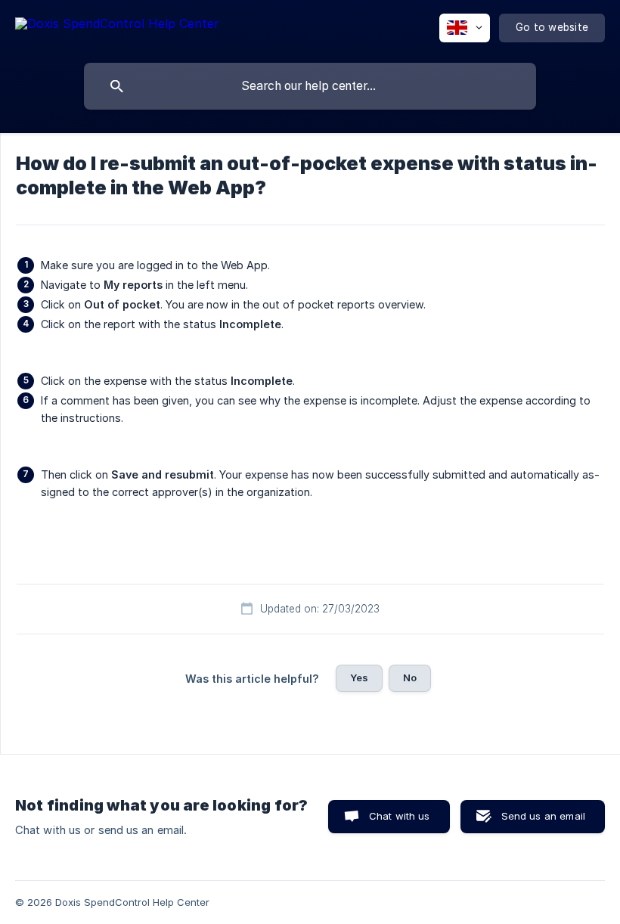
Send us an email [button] (543, 816)
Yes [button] (359, 677)
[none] (117, 26)
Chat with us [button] (399, 816)
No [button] (410, 677)
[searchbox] (310, 86)
